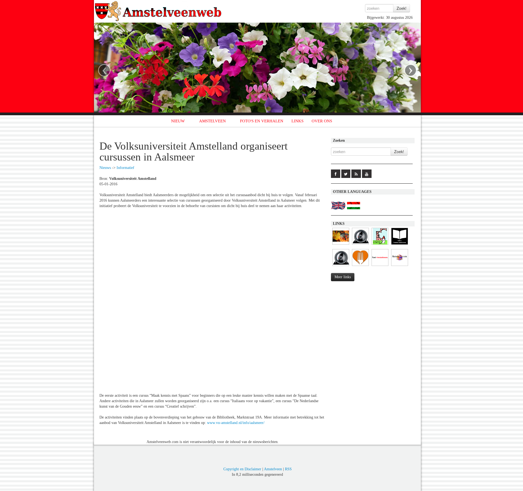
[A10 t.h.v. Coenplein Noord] (341, 266)
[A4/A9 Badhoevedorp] (360, 245)
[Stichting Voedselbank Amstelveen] (360, 266)
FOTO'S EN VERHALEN (261, 121)
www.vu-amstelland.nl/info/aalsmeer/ (235, 423)
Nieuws (105, 168)
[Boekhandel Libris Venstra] (399, 245)
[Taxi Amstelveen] (380, 266)
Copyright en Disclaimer (242, 469)
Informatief (125, 168)
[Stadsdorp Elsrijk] (380, 245)
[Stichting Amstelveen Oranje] (399, 266)
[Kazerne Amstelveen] (341, 245)
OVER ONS (322, 121)
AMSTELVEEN (212, 121)
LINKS (297, 121)
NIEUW (178, 121)
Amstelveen (273, 469)
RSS (288, 469)
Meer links (343, 277)
